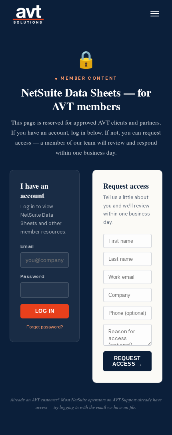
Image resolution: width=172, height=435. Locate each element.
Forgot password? (44, 326)
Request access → (127, 361)
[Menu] (154, 14)
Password (32, 277)
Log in (44, 311)
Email (27, 247)
